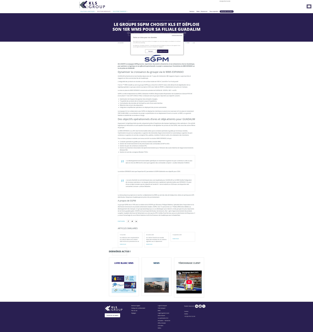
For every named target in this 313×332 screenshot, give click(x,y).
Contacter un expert (112, 315)
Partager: (121, 221)
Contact (186, 311)
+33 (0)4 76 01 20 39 (189, 316)
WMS (159, 310)
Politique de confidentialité (138, 308)
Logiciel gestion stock (163, 313)
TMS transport (161, 308)
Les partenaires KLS (163, 318)
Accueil (129, 33)
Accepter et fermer (162, 51)
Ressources (137, 33)
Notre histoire (161, 315)
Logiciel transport (162, 305)
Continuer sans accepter (177, 35)
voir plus (123, 244)
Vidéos (159, 328)
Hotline (186, 314)
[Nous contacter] (309, 6)
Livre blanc (160, 325)
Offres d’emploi (162, 323)
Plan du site (134, 310)
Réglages (150, 51)
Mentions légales (135, 305)
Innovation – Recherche (164, 320)
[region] (157, 44)
